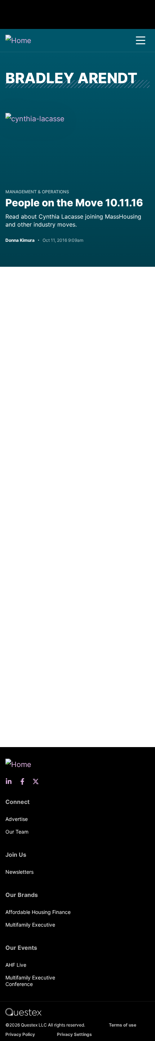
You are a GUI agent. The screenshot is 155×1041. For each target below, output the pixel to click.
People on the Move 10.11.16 (74, 203)
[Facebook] (24, 781)
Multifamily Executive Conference (30, 980)
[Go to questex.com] (23, 1011)
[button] (141, 40)
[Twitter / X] (37, 781)
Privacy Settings (74, 1034)
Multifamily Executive (30, 925)
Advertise (16, 819)
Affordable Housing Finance (38, 912)
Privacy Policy (20, 1034)
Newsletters (19, 872)
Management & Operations (37, 191)
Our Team (16, 832)
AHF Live (15, 965)
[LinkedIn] (10, 781)
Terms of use (122, 1025)
